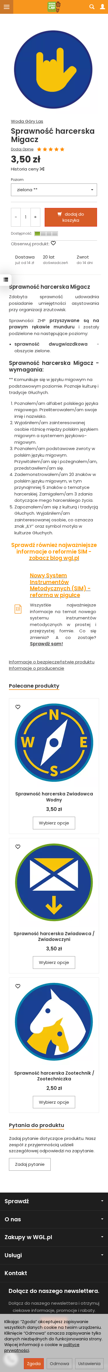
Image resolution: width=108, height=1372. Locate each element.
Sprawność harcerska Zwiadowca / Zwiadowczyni (54, 936)
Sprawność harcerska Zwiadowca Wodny (54, 797)
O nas (13, 1219)
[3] (51, 150)
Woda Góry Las (27, 121)
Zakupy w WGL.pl (28, 1237)
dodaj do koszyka (73, 217)
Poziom (17, 179)
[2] (45, 150)
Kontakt (16, 1273)
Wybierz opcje (54, 823)
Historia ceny (25, 169)
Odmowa (59, 1364)
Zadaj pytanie (30, 1164)
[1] (39, 150)
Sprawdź (17, 1201)
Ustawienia (89, 1364)
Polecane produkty (34, 685)
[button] (25, 259)
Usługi (13, 1255)
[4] (56, 150)
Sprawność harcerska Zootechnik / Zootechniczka (54, 1076)
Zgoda (34, 1364)
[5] (62, 150)
